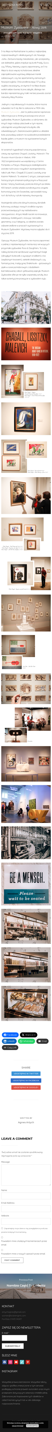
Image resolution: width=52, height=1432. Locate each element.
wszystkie (37, 32)
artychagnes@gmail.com (13, 1312)
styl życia (27, 32)
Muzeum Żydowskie (10, 112)
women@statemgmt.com (14, 1315)
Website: (5, 1215)
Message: (5, 1162)
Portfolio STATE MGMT (12, 1319)
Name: (4, 1190)
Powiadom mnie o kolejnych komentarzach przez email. (24, 1243)
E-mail (5, 1333)
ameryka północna (12, 32)
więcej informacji (17, 1426)
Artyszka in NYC (13, 4)
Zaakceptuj (32, 1426)
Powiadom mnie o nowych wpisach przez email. (23, 1253)
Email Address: (8, 1203)
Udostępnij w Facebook (26, 1080)
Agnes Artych (26, 1122)
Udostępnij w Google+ (26, 1087)
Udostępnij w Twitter (26, 1073)
